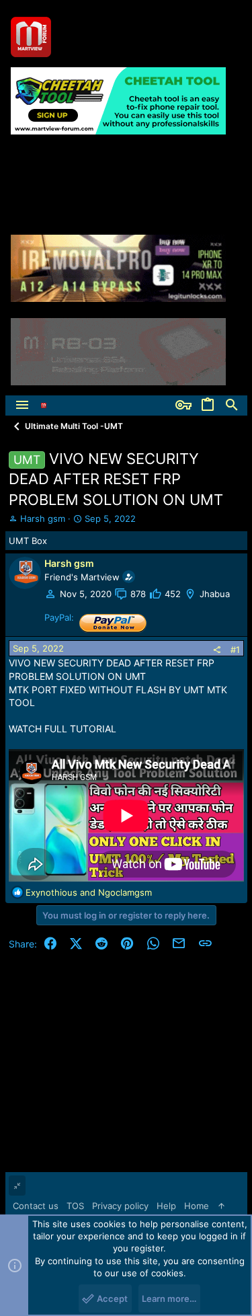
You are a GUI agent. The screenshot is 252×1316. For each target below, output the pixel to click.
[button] (22, 405)
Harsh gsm (42, 518)
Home (196, 1205)
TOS (75, 1205)
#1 (235, 649)
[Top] (221, 1206)
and (89, 892)
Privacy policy (120, 1205)
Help (166, 1205)
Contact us (35, 1205)
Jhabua (215, 593)
